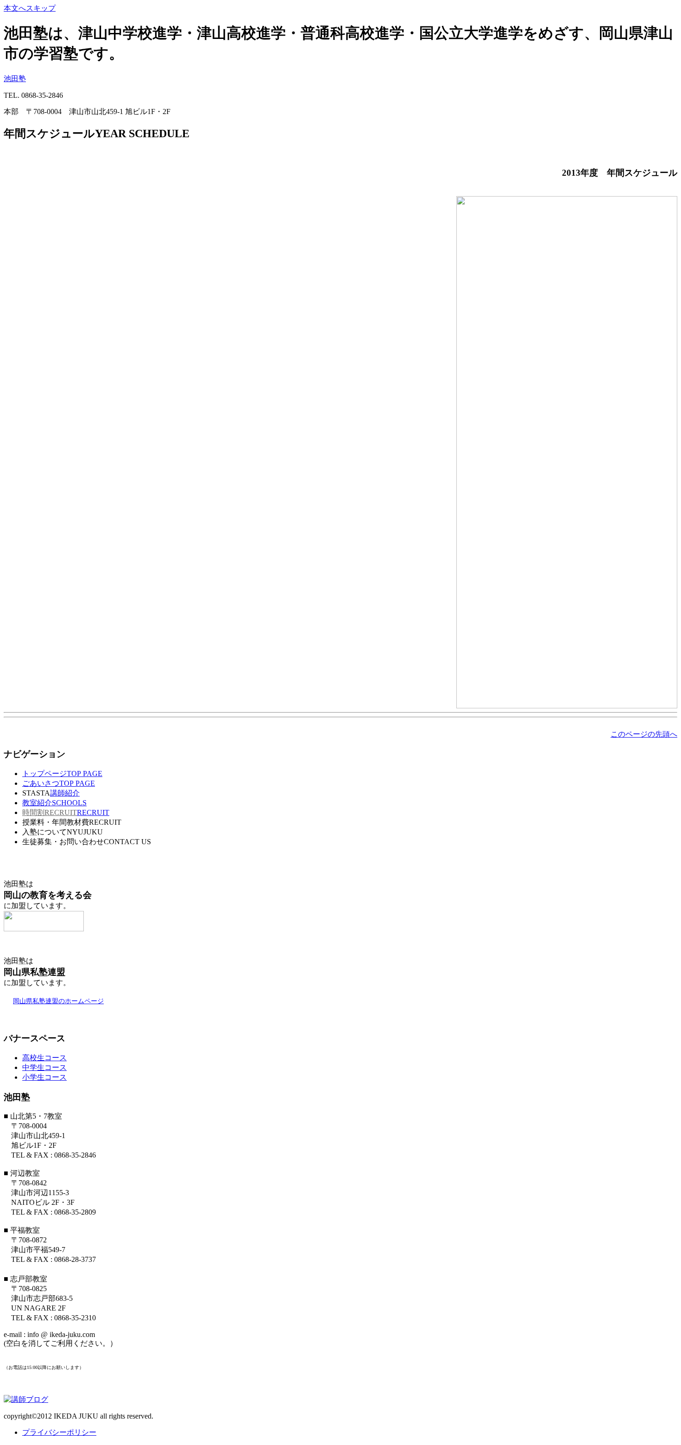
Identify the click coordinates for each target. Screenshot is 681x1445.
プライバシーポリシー (59, 1432)
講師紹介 (65, 793)
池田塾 (15, 79)
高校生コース (44, 1058)
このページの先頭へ (644, 734)
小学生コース (44, 1077)
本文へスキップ (30, 8)
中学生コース (44, 1067)
